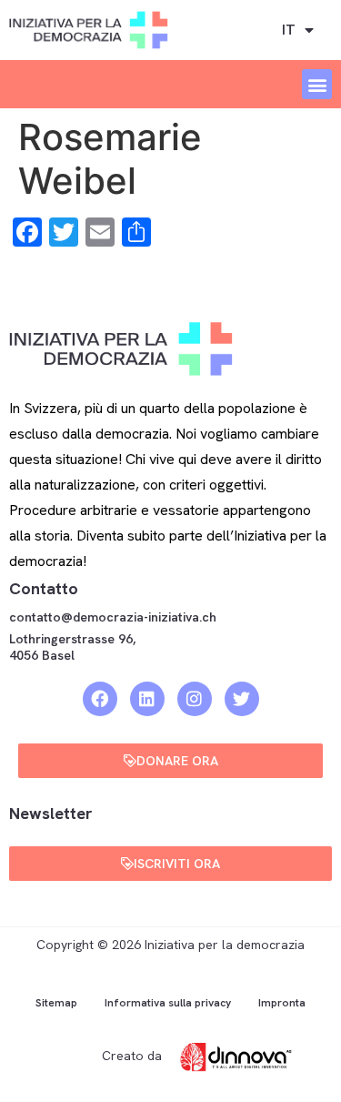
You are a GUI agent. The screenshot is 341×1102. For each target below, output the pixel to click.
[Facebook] (100, 699)
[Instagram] (194, 699)
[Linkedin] (147, 699)
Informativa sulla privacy (168, 1003)
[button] (317, 84)
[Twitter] (242, 699)
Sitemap (56, 1003)
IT (289, 29)
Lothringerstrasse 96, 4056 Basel (72, 647)
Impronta (282, 1003)
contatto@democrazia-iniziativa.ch (112, 617)
